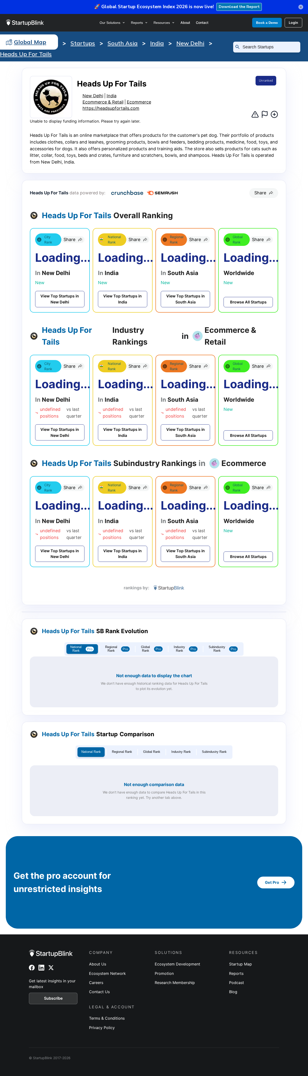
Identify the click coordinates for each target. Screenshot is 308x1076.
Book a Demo (267, 23)
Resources (162, 23)
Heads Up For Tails (26, 54)
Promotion (164, 973)
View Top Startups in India (122, 299)
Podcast (236, 982)
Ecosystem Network (107, 973)
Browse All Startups (248, 302)
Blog (233, 991)
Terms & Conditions (107, 1018)
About (185, 22)
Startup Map (240, 964)
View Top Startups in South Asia (185, 299)
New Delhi (190, 43)
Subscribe (53, 998)
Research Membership (175, 982)
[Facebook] (32, 968)
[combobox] (269, 47)
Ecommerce (139, 102)
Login (293, 22)
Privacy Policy (102, 1027)
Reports (137, 23)
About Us (97, 964)
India (157, 43)
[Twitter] (51, 968)
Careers (96, 982)
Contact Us (99, 991)
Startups (83, 43)
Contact (202, 22)
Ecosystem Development (177, 964)
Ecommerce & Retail (103, 102)
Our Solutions (110, 23)
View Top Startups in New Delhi (59, 299)
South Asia (123, 43)
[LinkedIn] (41, 968)
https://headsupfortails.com (111, 108)
